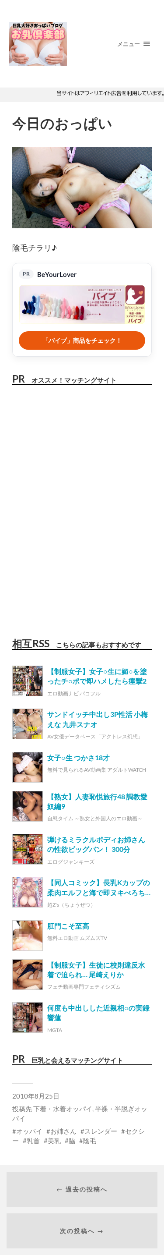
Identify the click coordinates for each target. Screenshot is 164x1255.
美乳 (54, 1141)
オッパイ (29, 1131)
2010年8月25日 (35, 1096)
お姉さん (63, 1131)
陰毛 (89, 1141)
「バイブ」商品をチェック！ (82, 340)
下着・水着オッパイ (62, 1109)
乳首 (33, 1141)
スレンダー (100, 1131)
